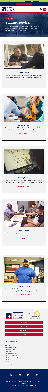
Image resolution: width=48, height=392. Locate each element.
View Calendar (24, 330)
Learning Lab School (11, 355)
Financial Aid (36, 1)
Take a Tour (24, 326)
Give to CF (24, 334)
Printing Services (10, 361)
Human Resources (11, 353)
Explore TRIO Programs (23, 238)
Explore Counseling (23, 133)
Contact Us (21, 4)
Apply (28, 4)
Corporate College (11, 349)
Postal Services (10, 359)
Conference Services (11, 347)
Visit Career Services (23, 81)
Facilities (8, 351)
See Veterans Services (23, 294)
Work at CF (33, 385)
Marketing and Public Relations (14, 357)
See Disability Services (23, 186)
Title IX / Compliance (24, 385)
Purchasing (9, 364)
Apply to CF (24, 322)
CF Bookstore (28, 1)
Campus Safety (10, 345)
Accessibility (15, 385)
